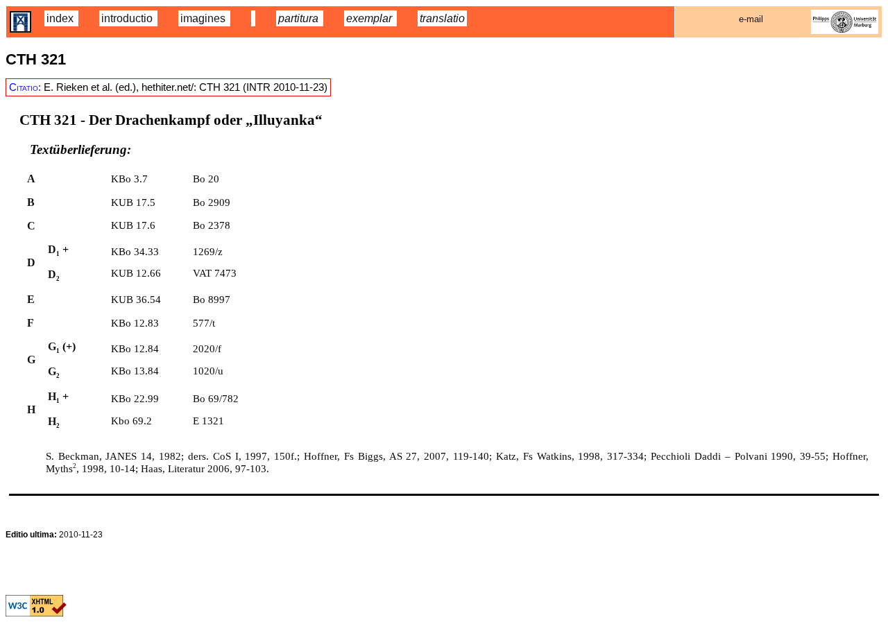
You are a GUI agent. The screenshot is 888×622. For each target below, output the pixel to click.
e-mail (751, 19)
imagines (204, 18)
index (61, 18)
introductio (128, 18)
